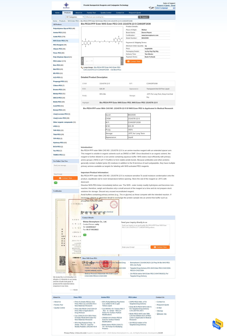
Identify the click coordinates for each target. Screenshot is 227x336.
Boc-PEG (56, 65)
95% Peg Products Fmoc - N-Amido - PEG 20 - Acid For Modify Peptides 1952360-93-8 (86, 325)
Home (57, 13)
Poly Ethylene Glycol (61, 57)
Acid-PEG (56, 106)
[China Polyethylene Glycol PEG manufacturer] (68, 5)
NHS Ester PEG (73, 21)
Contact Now (67, 178)
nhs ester (88, 212)
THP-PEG (56, 130)
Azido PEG (57, 37)
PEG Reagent (58, 45)
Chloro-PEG (57, 85)
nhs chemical (108, 212)
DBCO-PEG (57, 98)
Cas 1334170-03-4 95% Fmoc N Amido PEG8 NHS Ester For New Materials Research (85, 318)
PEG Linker (57, 61)
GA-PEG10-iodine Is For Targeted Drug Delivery (138, 324)
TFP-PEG (56, 138)
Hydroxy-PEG (58, 143)
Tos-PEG (56, 151)
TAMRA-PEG (58, 155)
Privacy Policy (69, 333)
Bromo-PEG (57, 90)
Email (173, 5)
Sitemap (160, 311)
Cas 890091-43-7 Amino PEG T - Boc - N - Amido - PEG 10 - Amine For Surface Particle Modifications (113, 312)
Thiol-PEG (57, 134)
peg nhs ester (98, 212)
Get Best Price (116, 70)
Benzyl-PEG (57, 110)
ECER (160, 333)
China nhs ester (81, 333)
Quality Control (106, 13)
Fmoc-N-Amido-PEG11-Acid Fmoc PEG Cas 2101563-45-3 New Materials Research (85, 304)
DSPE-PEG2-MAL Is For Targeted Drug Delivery (138, 303)
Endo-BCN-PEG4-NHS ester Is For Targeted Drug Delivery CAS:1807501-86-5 (140, 309)
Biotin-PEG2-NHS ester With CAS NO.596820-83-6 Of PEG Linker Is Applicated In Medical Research (140, 317)
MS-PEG (56, 73)
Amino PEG (57, 33)
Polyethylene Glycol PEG (62, 28)
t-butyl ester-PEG (59, 118)
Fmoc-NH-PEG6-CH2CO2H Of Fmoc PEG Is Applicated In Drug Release (86, 311)
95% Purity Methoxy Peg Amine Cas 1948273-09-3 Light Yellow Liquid (113, 304)
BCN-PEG (57, 147)
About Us (79, 13)
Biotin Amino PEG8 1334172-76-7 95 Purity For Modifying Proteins (112, 327)
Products (67, 13)
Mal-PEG (56, 69)
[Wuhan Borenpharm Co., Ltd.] (174, 8)
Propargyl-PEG (58, 81)
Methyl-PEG (57, 94)
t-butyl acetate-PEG (60, 114)
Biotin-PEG (57, 102)
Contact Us (120, 13)
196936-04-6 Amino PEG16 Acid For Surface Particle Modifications (112, 320)
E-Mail (159, 308)
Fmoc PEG (57, 53)
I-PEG (55, 126)
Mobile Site (163, 314)
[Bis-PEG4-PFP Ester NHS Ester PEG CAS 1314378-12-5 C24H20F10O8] (102, 41)
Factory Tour (91, 13)
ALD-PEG (56, 77)
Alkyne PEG (57, 49)
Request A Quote (163, 5)
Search (145, 17)
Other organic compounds (63, 122)
